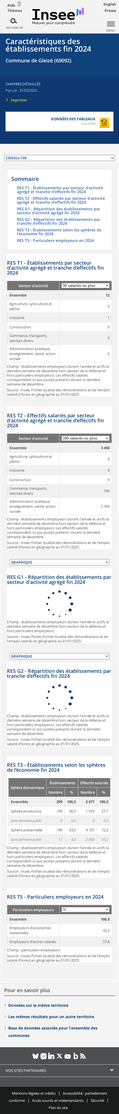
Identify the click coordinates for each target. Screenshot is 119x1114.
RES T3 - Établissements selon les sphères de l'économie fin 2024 (59, 232)
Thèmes (14, 10)
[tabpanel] (59, 325)
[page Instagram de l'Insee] (43, 1058)
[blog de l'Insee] (75, 1058)
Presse (110, 10)
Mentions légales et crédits (34, 1093)
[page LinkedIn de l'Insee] (51, 1058)
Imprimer (19, 100)
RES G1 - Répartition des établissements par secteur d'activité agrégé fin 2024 (58, 211)
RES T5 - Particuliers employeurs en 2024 (55, 241)
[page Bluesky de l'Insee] (35, 1058)
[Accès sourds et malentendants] (19, 5)
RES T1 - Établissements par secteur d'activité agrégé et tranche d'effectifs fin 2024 (60, 190)
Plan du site (58, 1107)
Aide (11, 5)
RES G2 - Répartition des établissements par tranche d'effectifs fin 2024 (58, 222)
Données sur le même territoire (38, 1005)
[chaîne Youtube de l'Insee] (67, 1058)
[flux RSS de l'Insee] (83, 1058)
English (110, 4)
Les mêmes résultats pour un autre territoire (51, 1016)
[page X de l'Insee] (59, 1058)
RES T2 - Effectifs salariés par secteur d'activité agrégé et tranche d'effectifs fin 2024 (61, 200)
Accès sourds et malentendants (58, 1100)
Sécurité (97, 1100)
